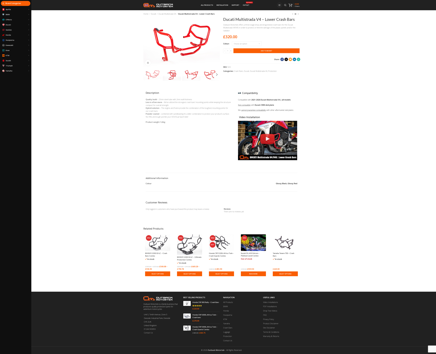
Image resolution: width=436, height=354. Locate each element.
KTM (225, 319)
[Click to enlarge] (148, 63)
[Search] (285, 5)
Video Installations (270, 302)
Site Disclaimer (269, 327)
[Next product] (298, 14)
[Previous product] (292, 14)
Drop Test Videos (270, 311)
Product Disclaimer (270, 323)
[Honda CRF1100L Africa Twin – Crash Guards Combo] (221, 242)
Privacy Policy (268, 319)
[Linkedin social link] (294, 59)
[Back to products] (295, 14)
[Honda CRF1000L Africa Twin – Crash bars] (187, 318)
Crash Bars (238, 71)
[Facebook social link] (282, 59)
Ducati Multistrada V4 (167, 14)
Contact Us (148, 332)
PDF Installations (270, 306)
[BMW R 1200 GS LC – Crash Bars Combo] (157, 242)
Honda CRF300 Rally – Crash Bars (205, 302)
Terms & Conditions (271, 332)
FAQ (265, 315)
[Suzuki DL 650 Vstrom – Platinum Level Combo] (253, 242)
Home (145, 14)
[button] (146, 74)
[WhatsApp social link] (298, 59)
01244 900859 (150, 329)
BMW (225, 306)
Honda (226, 311)
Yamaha (226, 323)
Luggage (226, 332)
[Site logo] (158, 5)
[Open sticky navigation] (279, 5)
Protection (272, 71)
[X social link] (286, 59)
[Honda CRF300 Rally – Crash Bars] (187, 305)
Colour (226, 43)
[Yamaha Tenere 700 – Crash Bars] (285, 242)
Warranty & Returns (271, 336)
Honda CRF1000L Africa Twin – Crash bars (204, 316)
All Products (228, 302)
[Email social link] (290, 59)
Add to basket (266, 51)
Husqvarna (227, 315)
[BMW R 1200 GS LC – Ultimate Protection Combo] (189, 244)
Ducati (153, 14)
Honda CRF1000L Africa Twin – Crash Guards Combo (204, 328)
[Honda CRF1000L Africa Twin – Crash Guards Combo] (187, 330)
